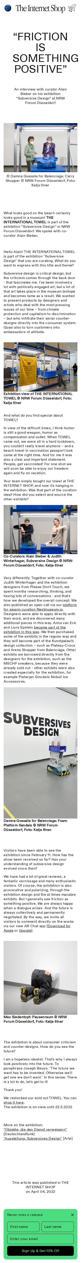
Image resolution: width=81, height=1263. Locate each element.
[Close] (71, 1215)
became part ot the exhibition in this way (35, 629)
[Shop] (72, 8)
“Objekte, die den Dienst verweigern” (35, 1129)
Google (25, 930)
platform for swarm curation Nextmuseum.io (40, 607)
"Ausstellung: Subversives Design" (33, 1138)
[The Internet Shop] (40, 8)
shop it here (14, 1102)
